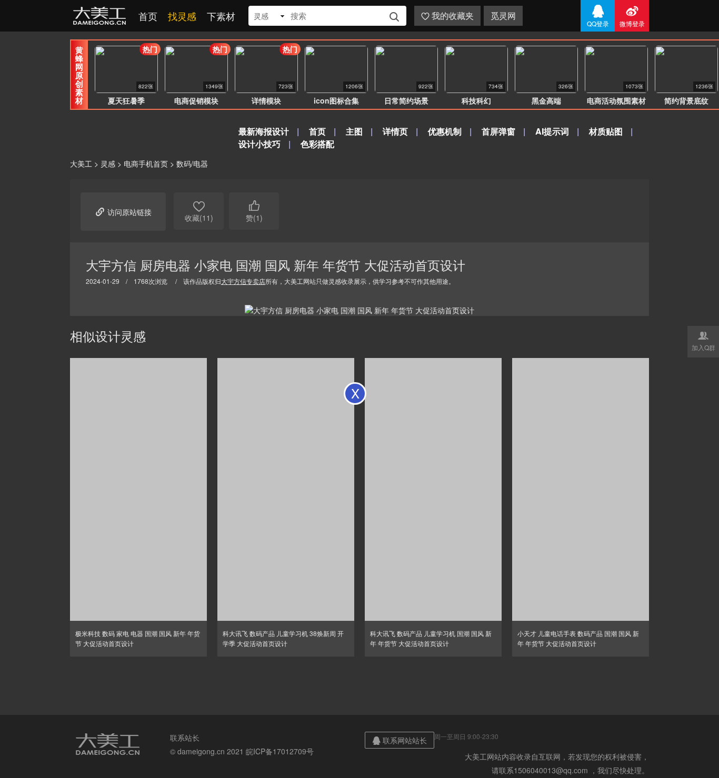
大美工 (101, 16)
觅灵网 (503, 15)
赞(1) (254, 211)
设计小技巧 (259, 144)
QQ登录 (598, 16)
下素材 (221, 16)
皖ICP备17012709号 (280, 751)
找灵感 (182, 16)
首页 (147, 16)
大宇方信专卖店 (243, 281)
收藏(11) (199, 211)
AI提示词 (552, 131)
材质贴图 (606, 131)
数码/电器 (192, 163)
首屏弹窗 (498, 131)
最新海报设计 (263, 131)
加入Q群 (703, 341)
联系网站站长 (399, 740)
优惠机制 (445, 131)
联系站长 (184, 737)
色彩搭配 (317, 144)
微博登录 (632, 16)
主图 (354, 131)
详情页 (395, 131)
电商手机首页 (146, 163)
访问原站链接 (123, 211)
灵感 (108, 163)
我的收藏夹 (447, 15)
